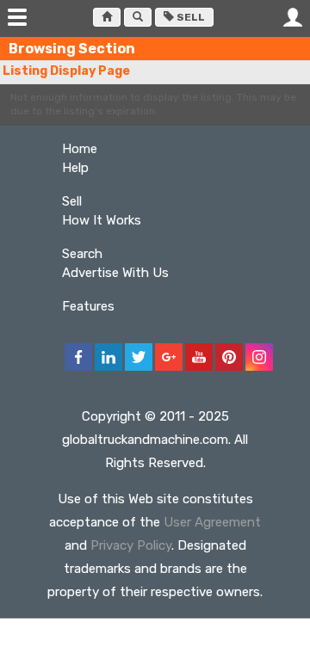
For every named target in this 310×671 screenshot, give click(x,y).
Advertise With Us (115, 272)
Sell (189, 17)
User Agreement (212, 522)
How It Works (101, 220)
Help (75, 167)
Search (82, 254)
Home (79, 149)
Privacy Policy (130, 545)
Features (88, 306)
